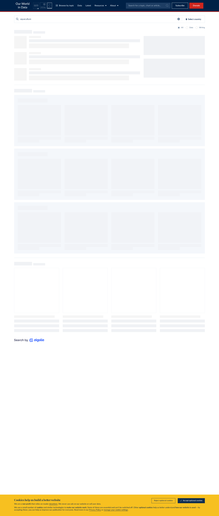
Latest (88, 6)
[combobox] (148, 6)
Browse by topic (66, 6)
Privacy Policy (95, 510)
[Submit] (166, 5)
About (113, 6)
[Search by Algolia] (29, 341)
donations (53, 504)
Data (79, 6)
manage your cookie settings (116, 510)
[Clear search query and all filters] (178, 19)
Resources (99, 6)
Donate (196, 6)
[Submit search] (17, 19)
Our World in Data (22, 5)
